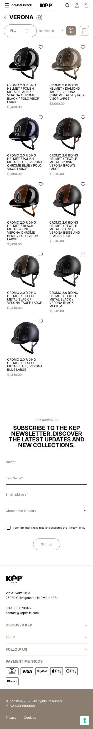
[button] (7, 5)
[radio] (71, 30)
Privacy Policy (76, 527)
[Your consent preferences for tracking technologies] (84, 720)
